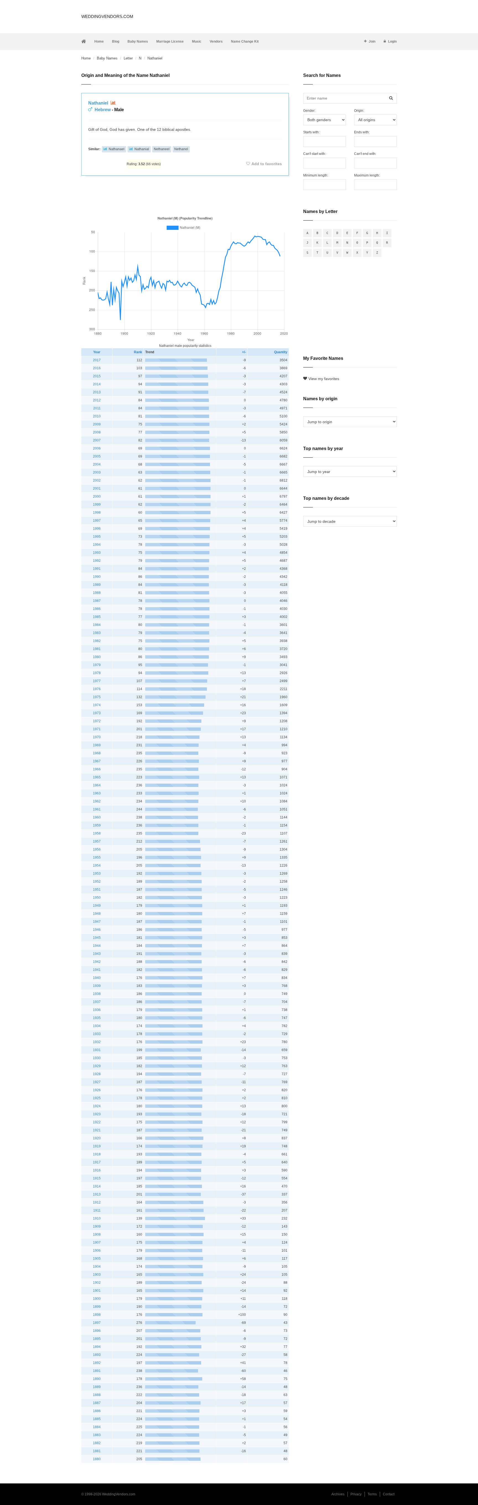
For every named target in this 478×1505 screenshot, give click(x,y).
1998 (97, 512)
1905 (97, 1258)
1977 (97, 681)
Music (196, 41)
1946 (97, 930)
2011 (97, 408)
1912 (97, 1202)
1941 (97, 970)
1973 (97, 713)
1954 (97, 865)
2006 (97, 448)
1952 (97, 881)
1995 (97, 537)
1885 (97, 1419)
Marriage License (170, 41)
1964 (97, 785)
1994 (97, 545)
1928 (97, 1074)
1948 (97, 914)
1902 (97, 1283)
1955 (97, 857)
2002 (97, 480)
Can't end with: (365, 154)
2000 (97, 496)
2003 (97, 472)
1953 (97, 873)
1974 (97, 705)
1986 (97, 609)
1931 (97, 1050)
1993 (97, 553)
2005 (97, 456)
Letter (128, 58)
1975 (97, 697)
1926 (97, 1090)
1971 (97, 729)
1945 (97, 938)
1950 (97, 898)
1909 (97, 1226)
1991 (97, 569)
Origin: (359, 111)
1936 (97, 1010)
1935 (97, 1018)
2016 (97, 368)
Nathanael (116, 149)
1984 (97, 625)
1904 (97, 1267)
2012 (97, 400)
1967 (97, 761)
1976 (97, 689)
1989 (97, 585)
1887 (97, 1403)
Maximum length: (367, 175)
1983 (97, 633)
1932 (97, 1042)
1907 (97, 1242)
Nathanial (141, 149)
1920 (97, 1138)
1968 (97, 753)
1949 (97, 906)
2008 (97, 432)
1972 (97, 721)
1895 (97, 1339)
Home (99, 41)
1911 (97, 1210)
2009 (97, 424)
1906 (97, 1250)
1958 (97, 833)
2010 (97, 416)
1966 (97, 769)
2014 (97, 384)
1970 (97, 737)
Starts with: (311, 132)
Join (372, 41)
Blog (115, 41)
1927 (97, 1082)
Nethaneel (162, 149)
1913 (97, 1194)
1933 (97, 1034)
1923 (97, 1114)
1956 (97, 849)
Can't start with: (314, 154)
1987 (97, 601)
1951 (97, 889)
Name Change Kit (245, 41)
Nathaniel (98, 103)
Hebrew (103, 109)
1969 (97, 745)
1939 (97, 986)
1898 (97, 1315)
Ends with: (362, 132)
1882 (97, 1443)
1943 (97, 954)
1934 (97, 1026)
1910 (97, 1218)
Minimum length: (315, 175)
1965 (97, 777)
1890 (97, 1379)
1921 (97, 1130)
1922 (97, 1122)
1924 (97, 1106)
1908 (97, 1234)
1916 (97, 1170)
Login (392, 41)
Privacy (356, 1494)
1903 (97, 1275)
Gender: (309, 111)
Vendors (216, 41)
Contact (388, 1494)
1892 (97, 1363)
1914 (97, 1186)
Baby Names (138, 41)
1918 (97, 1154)
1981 (97, 649)
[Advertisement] (185, 194)
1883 (97, 1435)
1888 (97, 1395)
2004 (97, 464)
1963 (97, 793)
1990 (97, 577)
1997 (97, 521)
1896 (97, 1331)
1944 (97, 946)
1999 (97, 504)
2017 (97, 360)
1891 (97, 1371)
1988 (97, 593)
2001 (97, 488)
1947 (97, 922)
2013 (97, 392)
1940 (97, 978)
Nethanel (181, 149)
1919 (97, 1146)
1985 (97, 617)
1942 (97, 962)
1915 (97, 1178)
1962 (97, 801)
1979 (97, 665)
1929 (97, 1066)
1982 (97, 641)
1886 (97, 1411)
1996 (97, 529)
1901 (97, 1291)
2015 (97, 376)
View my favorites (323, 378)
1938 (97, 994)
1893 (97, 1355)
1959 (97, 825)
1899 (97, 1307)
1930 (97, 1058)
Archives (337, 1494)
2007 (97, 440)
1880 (97, 1459)
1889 (97, 1387)
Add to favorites (266, 164)
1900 (97, 1299)
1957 (97, 841)
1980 (97, 657)
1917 (97, 1162)
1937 (97, 1002)
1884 (97, 1427)
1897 (97, 1323)
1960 (97, 817)
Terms (372, 1494)
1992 (97, 561)
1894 (97, 1347)
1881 (97, 1451)
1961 (97, 809)
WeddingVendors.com (107, 16)
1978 (97, 673)
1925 (97, 1098)
